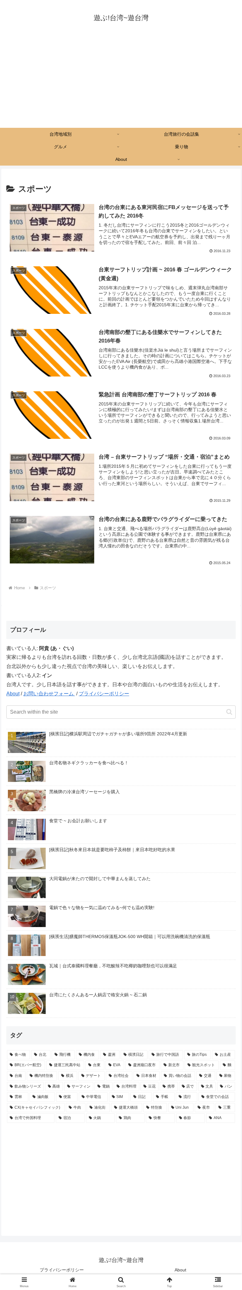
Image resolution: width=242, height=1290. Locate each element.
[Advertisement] (121, 81)
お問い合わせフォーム (49, 693)
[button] (229, 712)
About (13, 693)
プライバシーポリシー (104, 693)
